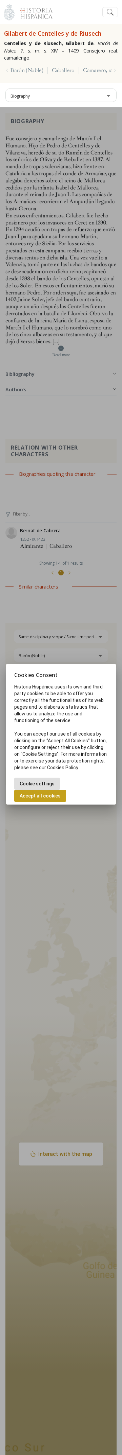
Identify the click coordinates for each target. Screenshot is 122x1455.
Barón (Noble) (26, 70)
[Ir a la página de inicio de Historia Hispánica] (34, 11)
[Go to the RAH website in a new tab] (9, 11)
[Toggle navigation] (110, 12)
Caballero (63, 70)
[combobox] (61, 95)
